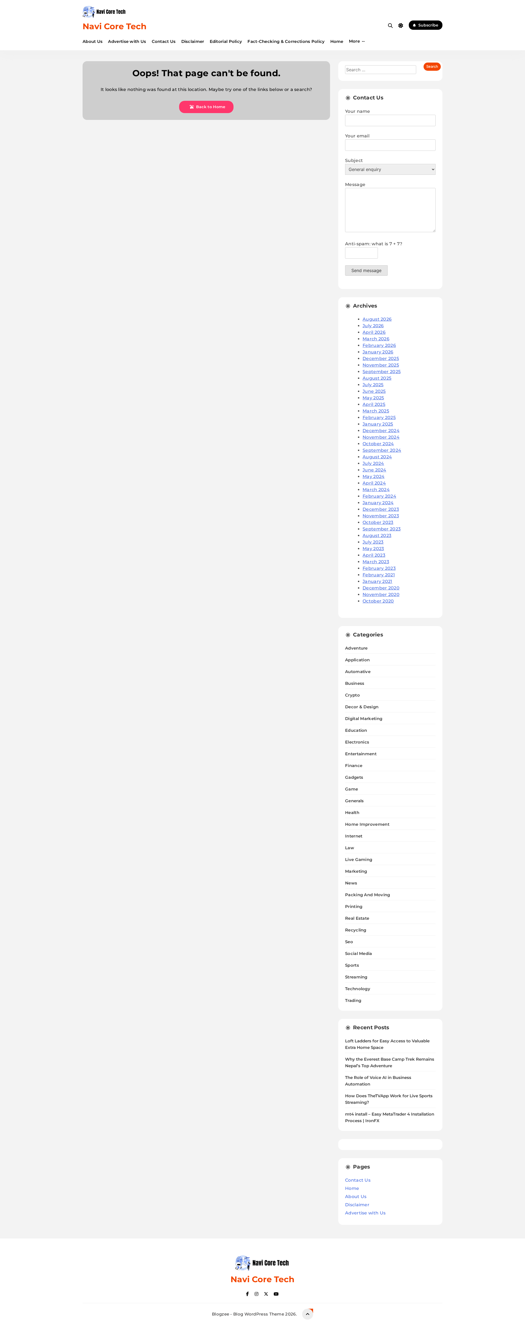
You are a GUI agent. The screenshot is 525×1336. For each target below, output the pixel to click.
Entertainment (361, 753)
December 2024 (381, 430)
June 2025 (374, 391)
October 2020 (378, 601)
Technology (357, 988)
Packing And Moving (367, 894)
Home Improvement (367, 824)
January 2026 (378, 352)
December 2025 (381, 358)
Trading (353, 1000)
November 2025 (381, 365)
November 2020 (381, 594)
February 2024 (379, 496)
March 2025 (376, 411)
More (354, 41)
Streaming (356, 977)
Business (354, 683)
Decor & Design (361, 706)
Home (336, 41)
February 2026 (379, 345)
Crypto (352, 695)
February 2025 (379, 417)
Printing (353, 906)
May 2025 (373, 397)
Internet (353, 836)
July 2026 (373, 325)
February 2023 (379, 568)
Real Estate (357, 918)
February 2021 (379, 574)
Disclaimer (192, 41)
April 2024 (374, 483)
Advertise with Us (127, 41)
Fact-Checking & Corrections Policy (286, 41)
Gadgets (354, 777)
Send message (366, 270)
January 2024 (378, 502)
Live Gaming (358, 859)
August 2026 (377, 319)
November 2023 (381, 515)
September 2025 (382, 371)
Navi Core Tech (115, 26)
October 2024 (378, 443)
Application (357, 659)
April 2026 (374, 332)
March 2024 (376, 489)
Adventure (356, 648)
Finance (353, 765)
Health (352, 812)
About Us (93, 41)
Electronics (357, 742)
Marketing (356, 871)
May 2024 (373, 476)
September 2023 (382, 529)
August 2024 (377, 456)
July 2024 (373, 463)
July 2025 (373, 384)
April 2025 (374, 404)
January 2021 (377, 581)
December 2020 (381, 588)
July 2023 (373, 542)
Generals (354, 800)
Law (349, 847)
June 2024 (374, 470)
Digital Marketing (363, 718)
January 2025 (378, 424)
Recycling (355, 930)
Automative (358, 671)
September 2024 (382, 450)
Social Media (358, 953)
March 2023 (376, 561)
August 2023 (377, 535)
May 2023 (373, 548)
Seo (349, 941)
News (351, 883)
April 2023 (374, 555)
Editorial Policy (226, 41)
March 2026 (376, 338)
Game (351, 789)
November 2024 (381, 437)
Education (356, 730)
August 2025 (377, 378)
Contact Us (164, 41)
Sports (352, 965)
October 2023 (378, 522)
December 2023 (381, 509)
